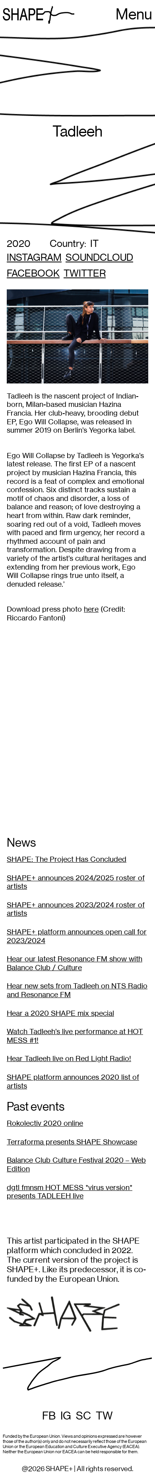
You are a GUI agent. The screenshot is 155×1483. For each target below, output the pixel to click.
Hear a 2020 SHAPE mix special (60, 1013)
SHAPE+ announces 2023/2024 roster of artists (76, 909)
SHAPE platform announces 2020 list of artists (73, 1081)
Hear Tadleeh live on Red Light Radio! (69, 1058)
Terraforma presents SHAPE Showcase (72, 1141)
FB (49, 1415)
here (91, 609)
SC (83, 1415)
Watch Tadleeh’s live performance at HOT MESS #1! (75, 1036)
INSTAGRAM (34, 258)
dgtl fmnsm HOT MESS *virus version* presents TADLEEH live (69, 1192)
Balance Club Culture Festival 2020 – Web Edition (76, 1164)
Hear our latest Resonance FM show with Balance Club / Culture (74, 963)
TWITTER (85, 274)
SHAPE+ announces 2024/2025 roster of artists (76, 882)
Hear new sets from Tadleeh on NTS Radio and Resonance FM (77, 990)
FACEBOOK (33, 274)
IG (65, 1415)
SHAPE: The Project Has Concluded (66, 859)
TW (104, 1415)
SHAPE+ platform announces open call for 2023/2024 (77, 936)
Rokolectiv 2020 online (45, 1123)
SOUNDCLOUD (99, 258)
